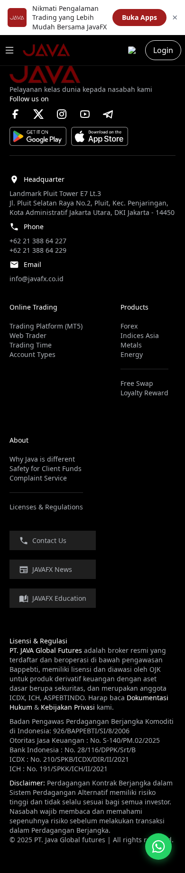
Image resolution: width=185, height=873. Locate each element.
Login (163, 50)
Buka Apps (139, 17)
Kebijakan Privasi (68, 707)
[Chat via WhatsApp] (158, 846)
